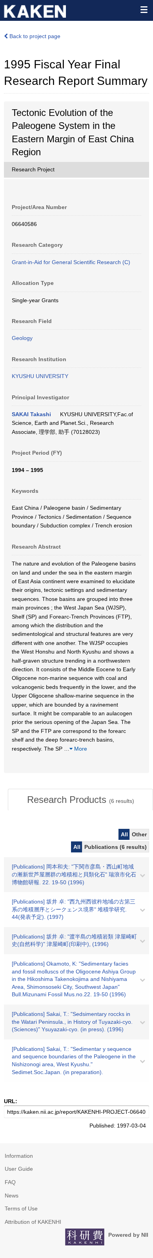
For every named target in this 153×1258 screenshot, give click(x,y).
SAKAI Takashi (31, 414)
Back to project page (34, 36)
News (11, 1195)
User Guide (19, 1169)
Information (19, 1156)
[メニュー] (143, 9)
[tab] (80, 800)
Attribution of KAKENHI (33, 1222)
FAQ (10, 1182)
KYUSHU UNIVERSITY (40, 376)
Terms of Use (21, 1208)
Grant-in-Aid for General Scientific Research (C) (71, 262)
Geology (22, 338)
